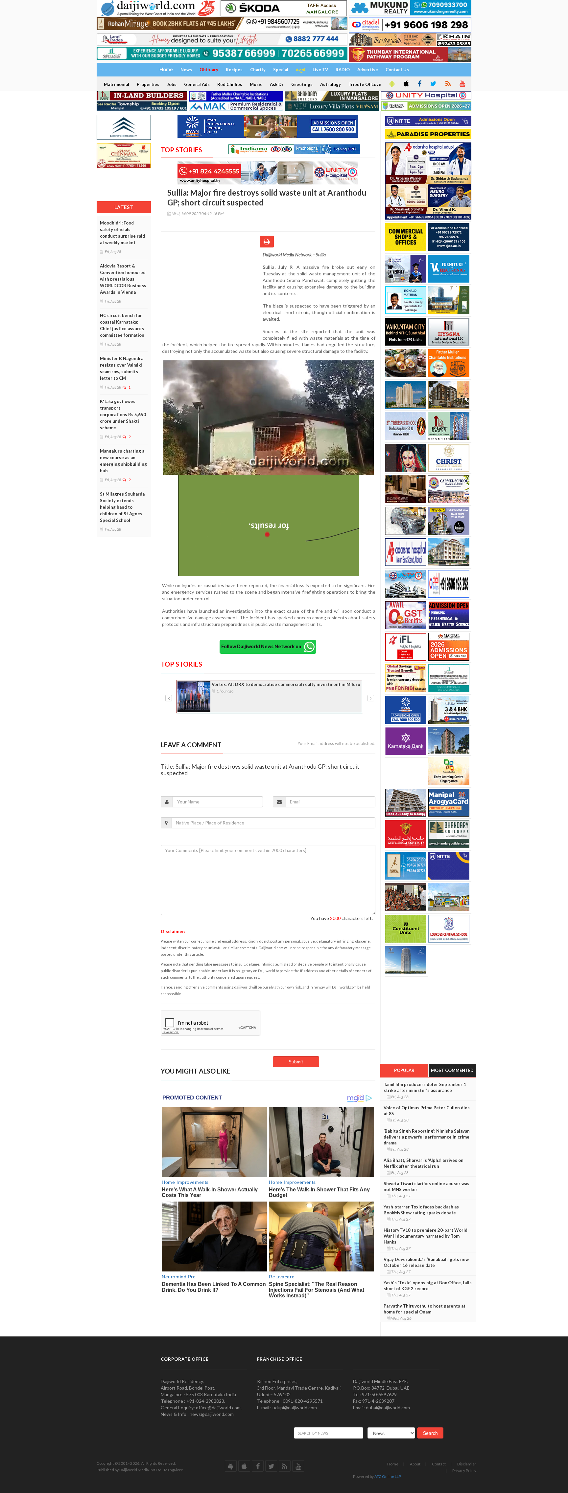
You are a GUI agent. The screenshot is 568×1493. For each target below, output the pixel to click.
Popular (404, 1070)
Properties (148, 84)
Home (392, 1463)
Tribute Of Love (364, 84)
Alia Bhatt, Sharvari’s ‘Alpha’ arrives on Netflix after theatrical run (423, 1163)
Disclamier (466, 1463)
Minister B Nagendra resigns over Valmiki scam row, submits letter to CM (121, 368)
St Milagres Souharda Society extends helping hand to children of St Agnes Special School (122, 507)
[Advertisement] (211, 294)
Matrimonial (116, 84)
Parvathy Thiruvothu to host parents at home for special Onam (424, 1308)
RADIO (343, 69)
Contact (439, 1463)
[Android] (391, 84)
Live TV (320, 69)
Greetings (302, 84)
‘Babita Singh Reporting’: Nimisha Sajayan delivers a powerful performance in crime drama (427, 1136)
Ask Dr (277, 84)
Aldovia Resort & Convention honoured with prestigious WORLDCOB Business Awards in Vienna (123, 279)
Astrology (330, 84)
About (415, 1463)
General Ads (197, 84)
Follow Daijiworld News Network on (262, 646)
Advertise (367, 69)
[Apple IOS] (406, 84)
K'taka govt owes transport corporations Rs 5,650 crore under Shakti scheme (123, 414)
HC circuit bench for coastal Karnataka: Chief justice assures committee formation (122, 325)
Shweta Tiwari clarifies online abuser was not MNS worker (426, 1186)
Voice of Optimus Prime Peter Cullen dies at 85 (427, 1110)
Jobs (172, 84)
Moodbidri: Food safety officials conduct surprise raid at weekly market (122, 232)
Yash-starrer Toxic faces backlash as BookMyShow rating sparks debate (421, 1209)
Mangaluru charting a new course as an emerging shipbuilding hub (123, 460)
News (186, 69)
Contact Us (397, 69)
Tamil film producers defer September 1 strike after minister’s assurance (425, 1087)
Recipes (234, 69)
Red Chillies (229, 84)
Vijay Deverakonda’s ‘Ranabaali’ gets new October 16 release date (426, 1262)
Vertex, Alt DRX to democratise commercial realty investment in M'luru (286, 684)
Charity (258, 69)
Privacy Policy (464, 1470)
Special (280, 69)
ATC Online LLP (387, 1476)
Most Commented (452, 1070)
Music (256, 84)
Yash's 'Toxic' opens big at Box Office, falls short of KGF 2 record (428, 1285)
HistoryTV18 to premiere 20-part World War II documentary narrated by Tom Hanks (425, 1236)
